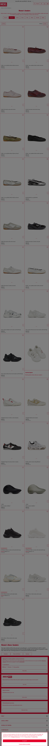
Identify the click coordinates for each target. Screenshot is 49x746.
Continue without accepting (24, 744)
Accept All (24, 740)
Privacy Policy (27, 736)
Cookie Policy (35, 736)
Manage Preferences (15, 736)
